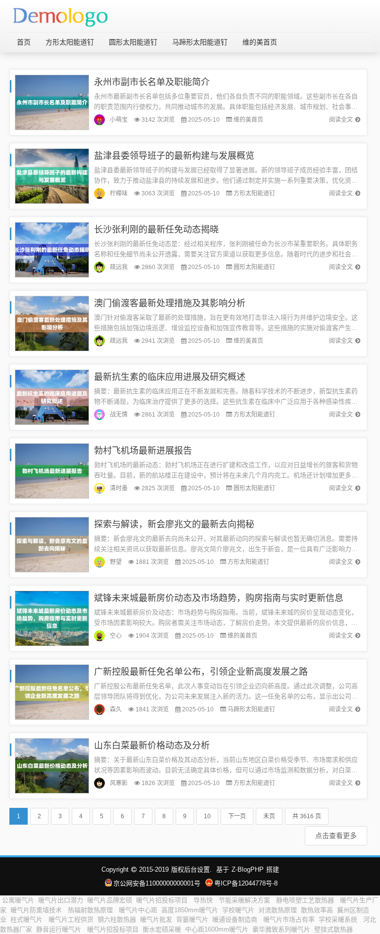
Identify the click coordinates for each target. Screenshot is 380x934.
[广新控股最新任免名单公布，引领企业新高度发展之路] (52, 691)
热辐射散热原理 (91, 910)
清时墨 (119, 488)
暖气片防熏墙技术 (37, 910)
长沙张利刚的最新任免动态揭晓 (156, 229)
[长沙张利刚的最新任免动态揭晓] (52, 249)
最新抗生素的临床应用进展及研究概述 (169, 377)
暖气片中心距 (138, 910)
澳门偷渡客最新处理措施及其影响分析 (169, 303)
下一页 (237, 816)
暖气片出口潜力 (60, 900)
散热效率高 (317, 910)
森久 (116, 709)
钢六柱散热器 (116, 919)
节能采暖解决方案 (245, 900)
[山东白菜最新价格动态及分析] (52, 765)
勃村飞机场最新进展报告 (143, 451)
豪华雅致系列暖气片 (281, 929)
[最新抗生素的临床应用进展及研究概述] (52, 396)
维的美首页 (259, 42)
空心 (116, 635)
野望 (116, 562)
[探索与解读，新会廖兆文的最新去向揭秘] (52, 544)
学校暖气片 (238, 910)
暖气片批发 (156, 919)
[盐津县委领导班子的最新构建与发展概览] (52, 175)
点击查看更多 (336, 836)
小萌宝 (119, 119)
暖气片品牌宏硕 (109, 900)
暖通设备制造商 (235, 919)
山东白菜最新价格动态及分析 (152, 745)
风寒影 (119, 783)
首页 (24, 42)
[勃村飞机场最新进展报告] (52, 470)
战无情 (119, 414)
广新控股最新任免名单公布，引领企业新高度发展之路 (201, 672)
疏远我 (119, 267)
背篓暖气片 (192, 919)
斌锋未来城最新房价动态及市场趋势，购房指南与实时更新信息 (218, 598)
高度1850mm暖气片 (189, 910)
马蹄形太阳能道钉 (200, 42)
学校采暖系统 (339, 919)
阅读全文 (341, 119)
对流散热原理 (277, 910)
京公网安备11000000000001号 (156, 883)
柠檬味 (119, 193)
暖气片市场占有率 (289, 919)
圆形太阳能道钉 (133, 42)
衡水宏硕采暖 (161, 929)
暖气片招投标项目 (163, 900)
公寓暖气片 (18, 900)
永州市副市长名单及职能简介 (152, 82)
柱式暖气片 (27, 919)
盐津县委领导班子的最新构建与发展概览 (174, 156)
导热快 (204, 900)
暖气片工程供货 (71, 919)
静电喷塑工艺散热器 (306, 900)
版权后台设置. (191, 869)
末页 (269, 816)
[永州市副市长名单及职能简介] (52, 101)
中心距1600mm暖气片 (216, 929)
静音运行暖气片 (59, 929)
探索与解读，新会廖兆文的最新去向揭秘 (174, 524)
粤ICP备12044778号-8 (246, 883)
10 (207, 816)
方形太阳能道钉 (70, 42)
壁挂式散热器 (333, 929)
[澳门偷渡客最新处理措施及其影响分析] (52, 323)
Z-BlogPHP (248, 869)
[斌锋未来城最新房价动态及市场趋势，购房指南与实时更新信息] (52, 617)
